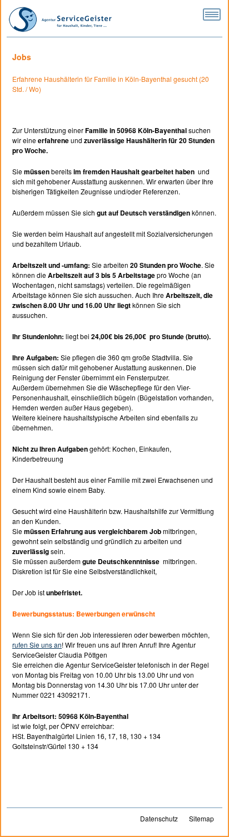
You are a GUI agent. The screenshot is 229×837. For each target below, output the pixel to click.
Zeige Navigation (212, 14)
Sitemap (201, 818)
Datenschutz (159, 818)
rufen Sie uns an (37, 644)
